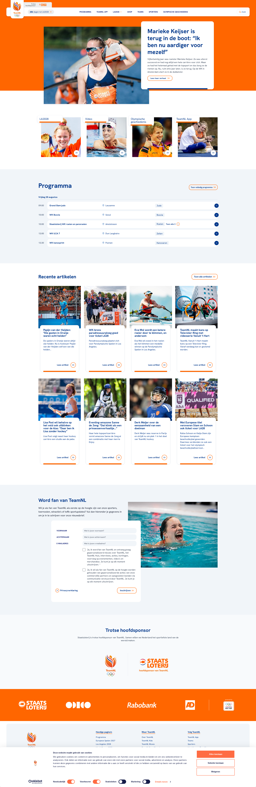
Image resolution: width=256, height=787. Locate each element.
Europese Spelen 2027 (105, 740)
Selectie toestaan (216, 763)
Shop (129, 12)
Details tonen (161, 782)
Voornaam (62, 530)
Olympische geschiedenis (175, 12)
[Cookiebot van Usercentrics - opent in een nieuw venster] (35, 782)
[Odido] (78, 705)
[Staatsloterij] (32, 705)
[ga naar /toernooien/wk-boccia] (216, 215)
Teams (140, 12)
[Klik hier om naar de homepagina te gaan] (17, 9)
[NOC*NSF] (229, 705)
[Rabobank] (142, 705)
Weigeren (215, 771)
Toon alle (203, 276)
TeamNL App (102, 12)
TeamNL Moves (148, 744)
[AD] (190, 705)
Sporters (153, 12)
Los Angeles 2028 (103, 744)
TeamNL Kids (147, 740)
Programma (85, 12)
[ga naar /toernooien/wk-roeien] (216, 224)
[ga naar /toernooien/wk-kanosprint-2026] (216, 243)
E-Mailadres (62, 543)
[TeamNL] (110, 664)
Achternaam (63, 537)
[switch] (96, 782)
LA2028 (116, 12)
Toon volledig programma (202, 187)
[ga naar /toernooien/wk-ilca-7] (216, 233)
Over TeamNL (147, 737)
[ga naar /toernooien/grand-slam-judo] (216, 205)
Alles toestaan (215, 754)
